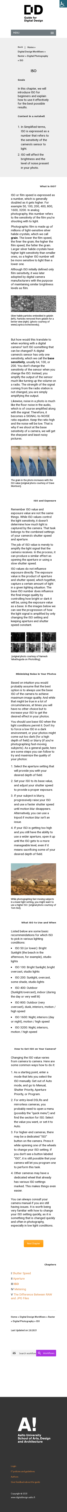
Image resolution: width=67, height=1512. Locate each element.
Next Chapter (33, 1243)
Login (13, 1466)
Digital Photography (37, 56)
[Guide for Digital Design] (33, 13)
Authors (14, 1476)
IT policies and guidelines (23, 1471)
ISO (21, 60)
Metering (20, 1289)
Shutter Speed (21, 1273)
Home (30, 47)
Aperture (19, 1278)
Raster (21, 56)
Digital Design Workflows (31, 51)
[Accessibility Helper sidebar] (63, 3)
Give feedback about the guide (25, 1482)
